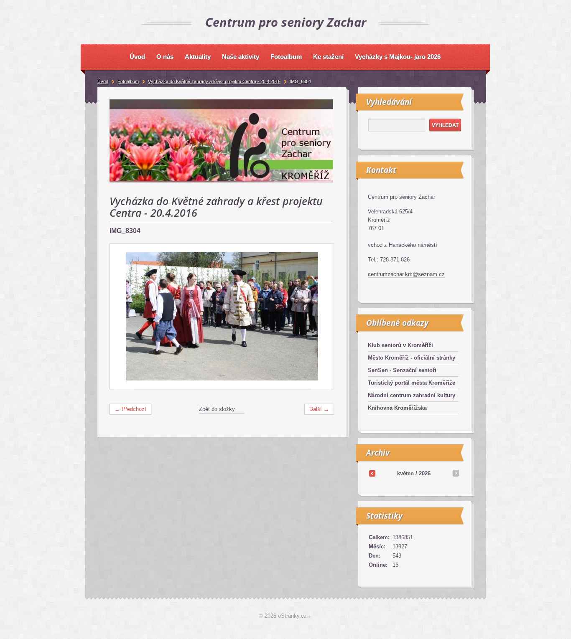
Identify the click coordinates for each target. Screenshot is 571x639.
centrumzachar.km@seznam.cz (406, 274)
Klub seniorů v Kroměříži (400, 345)
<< (372, 473)
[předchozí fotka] (123, 316)
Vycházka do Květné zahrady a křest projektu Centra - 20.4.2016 (214, 81)
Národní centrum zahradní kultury (411, 395)
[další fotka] (320, 316)
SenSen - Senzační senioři (402, 370)
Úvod (102, 81)
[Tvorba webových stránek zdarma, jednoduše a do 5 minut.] (310, 617)
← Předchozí (130, 409)
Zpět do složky (217, 409)
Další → (319, 409)
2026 (425, 473)
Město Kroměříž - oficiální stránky (411, 358)
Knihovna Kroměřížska (397, 408)
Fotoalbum (128, 81)
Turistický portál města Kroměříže (411, 383)
